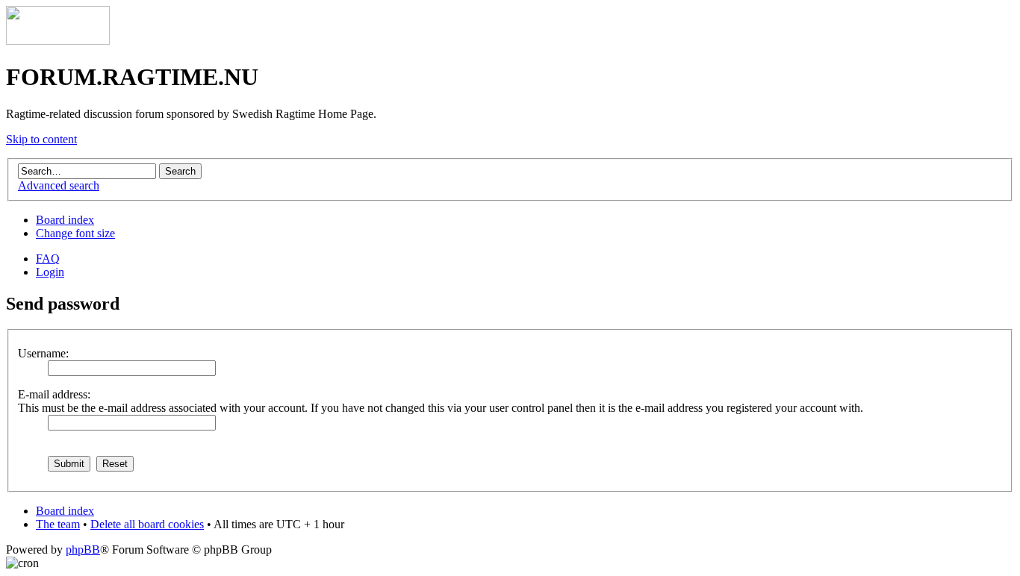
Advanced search (58, 185)
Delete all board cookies (147, 524)
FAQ (48, 258)
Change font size (75, 233)
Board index (65, 219)
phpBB (83, 549)
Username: (43, 353)
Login (50, 272)
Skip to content (41, 139)
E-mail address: (54, 394)
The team (58, 524)
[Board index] (58, 40)
